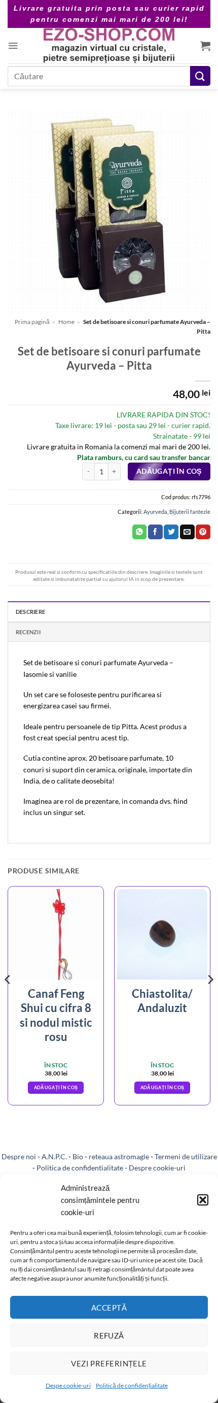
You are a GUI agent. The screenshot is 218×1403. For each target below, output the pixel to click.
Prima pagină (32, 321)
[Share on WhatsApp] (139, 532)
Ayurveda (155, 511)
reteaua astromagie (119, 1156)
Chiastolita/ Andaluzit (162, 1001)
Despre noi (19, 1156)
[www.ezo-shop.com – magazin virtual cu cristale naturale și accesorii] (109, 45)
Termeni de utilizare (186, 1156)
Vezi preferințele (109, 1363)
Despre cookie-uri (157, 1167)
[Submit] (200, 76)
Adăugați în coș (169, 471)
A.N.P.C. (54, 1156)
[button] (203, 1200)
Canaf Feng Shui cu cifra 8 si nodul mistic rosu (56, 1015)
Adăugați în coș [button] (56, 1087)
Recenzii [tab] (28, 632)
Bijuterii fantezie (189, 511)
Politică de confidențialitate (132, 1385)
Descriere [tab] (30, 611)
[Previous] (8, 999)
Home (66, 321)
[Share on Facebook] (155, 532)
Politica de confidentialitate (80, 1167)
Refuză (109, 1335)
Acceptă (109, 1307)
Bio (77, 1156)
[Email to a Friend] (187, 532)
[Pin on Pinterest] (203, 532)
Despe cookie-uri (68, 1385)
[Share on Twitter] (171, 532)
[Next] (210, 999)
